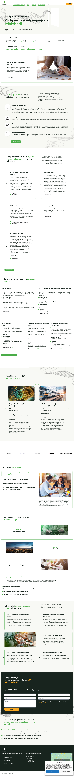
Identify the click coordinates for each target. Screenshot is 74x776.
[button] (71, 762)
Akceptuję (52, 771)
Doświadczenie (41, 4)
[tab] (19, 474)
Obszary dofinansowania (19, 4)
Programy (34, 4)
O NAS (48, 4)
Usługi (28, 4)
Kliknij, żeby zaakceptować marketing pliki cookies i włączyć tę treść (62, 760)
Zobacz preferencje (66, 771)
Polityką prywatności (42, 702)
